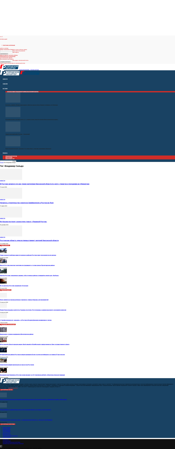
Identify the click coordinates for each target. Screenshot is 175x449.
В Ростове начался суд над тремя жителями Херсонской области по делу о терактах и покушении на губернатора (44, 184)
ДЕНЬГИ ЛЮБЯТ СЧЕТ (10, 158)
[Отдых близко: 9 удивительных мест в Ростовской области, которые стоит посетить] (3, 407)
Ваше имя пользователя (19, 51)
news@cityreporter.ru (13, 388)
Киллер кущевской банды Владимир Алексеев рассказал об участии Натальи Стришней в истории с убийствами (33, 399)
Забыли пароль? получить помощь (9, 55)
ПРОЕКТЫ (5, 153)
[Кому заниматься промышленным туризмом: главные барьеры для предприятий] (3, 297)
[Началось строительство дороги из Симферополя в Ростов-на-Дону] (11, 198)
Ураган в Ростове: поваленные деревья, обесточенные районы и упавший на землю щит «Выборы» (29, 275)
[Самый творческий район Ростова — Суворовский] (12, 131)
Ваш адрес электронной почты (20, 60)
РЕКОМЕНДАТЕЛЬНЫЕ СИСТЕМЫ (11, 442)
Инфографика (23, 91)
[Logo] (10, 75)
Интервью (16, 91)
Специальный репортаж (11, 156)
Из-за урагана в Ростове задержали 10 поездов (14, 285)
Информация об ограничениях (7, 56)
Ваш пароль (16, 52)
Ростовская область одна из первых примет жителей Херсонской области (29, 240)
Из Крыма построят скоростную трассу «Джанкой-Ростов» (23, 222)
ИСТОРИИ (5, 88)
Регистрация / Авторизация (9, 45)
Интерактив (10, 91)
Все (6, 91)
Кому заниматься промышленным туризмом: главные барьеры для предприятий (24, 299)
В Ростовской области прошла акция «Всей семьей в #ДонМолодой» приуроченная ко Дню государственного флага (34, 344)
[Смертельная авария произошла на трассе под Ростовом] (3, 362)
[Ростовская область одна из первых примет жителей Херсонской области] (11, 236)
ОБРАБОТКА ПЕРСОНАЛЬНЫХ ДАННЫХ (13, 443)
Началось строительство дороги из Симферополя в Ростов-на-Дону (27, 203)
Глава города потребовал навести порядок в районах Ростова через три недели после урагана (28, 255)
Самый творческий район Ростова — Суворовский (17, 134)
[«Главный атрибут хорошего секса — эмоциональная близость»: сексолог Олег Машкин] (3, 417)
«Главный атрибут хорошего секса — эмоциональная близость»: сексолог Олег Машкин (26, 420)
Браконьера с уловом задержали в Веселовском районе (16, 334)
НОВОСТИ (5, 79)
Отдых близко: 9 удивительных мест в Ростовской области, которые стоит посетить (25, 409)
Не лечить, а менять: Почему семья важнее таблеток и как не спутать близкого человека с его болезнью (31, 105)
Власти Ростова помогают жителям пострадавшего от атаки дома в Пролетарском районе (27, 265)
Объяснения (30, 91)
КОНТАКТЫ (6, 439)
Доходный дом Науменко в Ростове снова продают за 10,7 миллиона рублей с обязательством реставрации (32, 375)
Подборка (35, 91)
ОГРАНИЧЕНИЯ (7, 441)
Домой (2, 162)
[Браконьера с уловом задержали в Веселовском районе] (3, 331)
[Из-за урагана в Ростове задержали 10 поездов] (3, 283)
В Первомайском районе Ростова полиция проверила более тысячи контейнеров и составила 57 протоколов (32, 354)
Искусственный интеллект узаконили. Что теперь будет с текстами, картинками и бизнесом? (28, 148)
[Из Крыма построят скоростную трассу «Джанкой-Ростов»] (11, 217)
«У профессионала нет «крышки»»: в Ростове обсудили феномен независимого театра (25, 320)
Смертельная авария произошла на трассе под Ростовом (17, 364)
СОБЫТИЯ (5, 84)
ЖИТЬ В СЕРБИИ (8, 157)
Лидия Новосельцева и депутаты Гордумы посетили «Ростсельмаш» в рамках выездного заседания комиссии (33, 310)
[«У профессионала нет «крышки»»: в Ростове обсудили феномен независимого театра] (3, 317)
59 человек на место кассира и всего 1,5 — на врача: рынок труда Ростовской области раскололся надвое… (31, 119)
